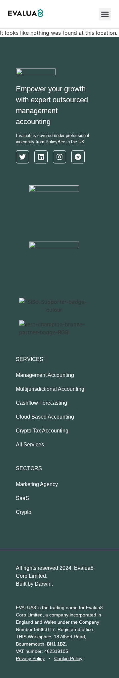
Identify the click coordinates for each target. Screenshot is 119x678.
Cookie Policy (68, 658)
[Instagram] (59, 156)
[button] (105, 14)
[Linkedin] (41, 156)
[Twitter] (22, 156)
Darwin (43, 584)
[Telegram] (78, 156)
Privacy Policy (30, 658)
